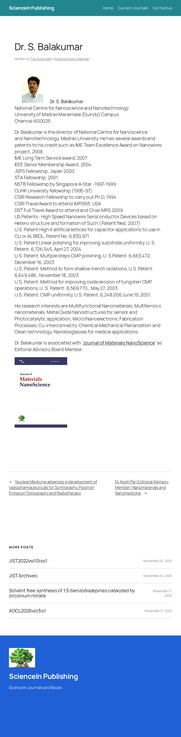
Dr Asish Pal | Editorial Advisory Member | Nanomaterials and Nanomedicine (142, 487)
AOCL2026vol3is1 (27, 610)
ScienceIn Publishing (31, 8)
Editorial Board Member (72, 59)
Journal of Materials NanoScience (119, 343)
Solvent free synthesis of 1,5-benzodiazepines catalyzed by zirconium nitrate (72, 593)
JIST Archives (23, 575)
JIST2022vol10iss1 (28, 560)
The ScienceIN (40, 59)
